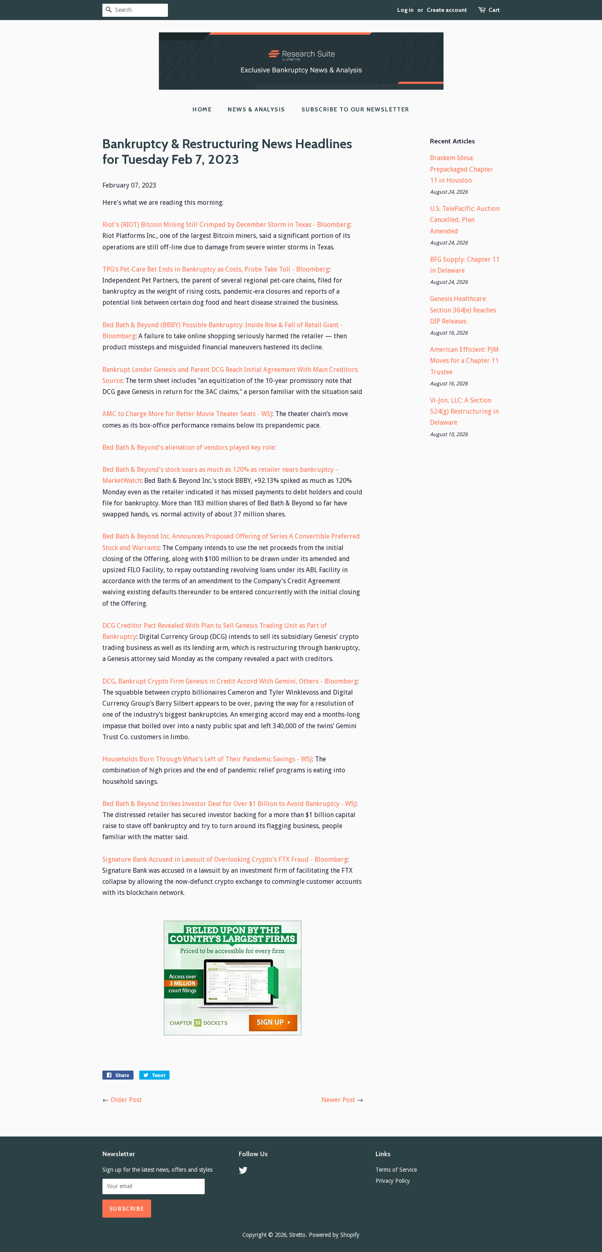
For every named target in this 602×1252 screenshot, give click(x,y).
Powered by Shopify (334, 1235)
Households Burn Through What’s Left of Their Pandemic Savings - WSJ (207, 759)
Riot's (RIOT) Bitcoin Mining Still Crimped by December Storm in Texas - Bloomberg (226, 225)
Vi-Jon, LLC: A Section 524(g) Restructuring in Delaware (464, 411)
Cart (494, 10)
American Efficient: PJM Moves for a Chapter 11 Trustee (464, 361)
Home (202, 109)
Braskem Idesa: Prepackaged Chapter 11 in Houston (461, 169)
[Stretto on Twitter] (243, 1171)
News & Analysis (256, 109)
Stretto (297, 1235)
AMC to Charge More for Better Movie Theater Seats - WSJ (187, 414)
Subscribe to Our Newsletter (355, 109)
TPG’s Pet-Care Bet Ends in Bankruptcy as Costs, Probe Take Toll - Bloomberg (215, 269)
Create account (447, 10)
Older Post (126, 1100)
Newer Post (338, 1100)
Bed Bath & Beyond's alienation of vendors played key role (188, 447)
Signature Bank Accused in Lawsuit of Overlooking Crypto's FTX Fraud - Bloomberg (225, 859)
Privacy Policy (393, 1180)
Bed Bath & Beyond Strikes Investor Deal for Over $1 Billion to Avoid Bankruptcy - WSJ (229, 804)
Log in (405, 10)
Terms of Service (396, 1169)
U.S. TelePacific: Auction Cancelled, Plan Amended (465, 220)
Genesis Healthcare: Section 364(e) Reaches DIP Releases (463, 310)
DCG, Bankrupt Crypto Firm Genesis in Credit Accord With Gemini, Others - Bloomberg (230, 681)
